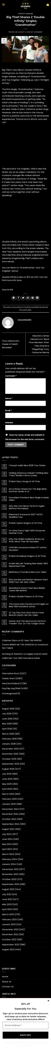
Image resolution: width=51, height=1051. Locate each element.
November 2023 (10, 874)
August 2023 (8, 889)
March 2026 (8, 733)
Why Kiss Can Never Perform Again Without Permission (26, 507)
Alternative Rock (10, 673)
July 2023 (6, 894)
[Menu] (3, 4)
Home (5, 976)
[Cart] (47, 4)
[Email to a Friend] (28, 298)
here (19, 280)
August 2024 (8, 829)
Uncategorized (9, 693)
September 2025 (10, 763)
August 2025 (8, 768)
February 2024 (9, 859)
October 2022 (9, 939)
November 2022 (10, 934)
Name (8, 398)
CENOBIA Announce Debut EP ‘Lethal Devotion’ (27, 548)
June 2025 (7, 778)
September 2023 (10, 884)
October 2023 (9, 879)
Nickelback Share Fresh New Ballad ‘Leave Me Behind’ (27, 589)
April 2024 (7, 849)
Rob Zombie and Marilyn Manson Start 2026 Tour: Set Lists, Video (28, 580)
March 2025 (8, 794)
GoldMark (38, 32)
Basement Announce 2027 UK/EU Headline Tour (26, 515)
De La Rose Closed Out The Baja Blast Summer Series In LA (28, 490)
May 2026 (7, 723)
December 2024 (10, 809)
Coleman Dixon (10, 640)
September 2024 (10, 824)
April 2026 (7, 728)
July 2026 (7, 713)
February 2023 (9, 919)
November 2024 (10, 814)
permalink (27, 310)
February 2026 (9, 738)
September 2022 (10, 944)
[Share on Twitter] (23, 298)
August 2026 (8, 708)
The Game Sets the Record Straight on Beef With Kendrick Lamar (29, 605)
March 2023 (8, 914)
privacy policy (39, 1042)
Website (9, 422)
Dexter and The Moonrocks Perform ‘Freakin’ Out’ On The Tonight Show (27, 622)
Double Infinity (32, 69)
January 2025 (9, 804)
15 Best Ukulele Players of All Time (26, 596)
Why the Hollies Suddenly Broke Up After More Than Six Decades (26, 540)
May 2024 (7, 844)
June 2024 (7, 839)
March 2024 (8, 854)
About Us (6, 981)
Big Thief (6, 69)
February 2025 (9, 798)
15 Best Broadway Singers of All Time (27, 556)
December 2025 (10, 748)
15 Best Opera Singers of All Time (25, 523)
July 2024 (7, 834)
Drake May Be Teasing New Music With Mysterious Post (28, 564)
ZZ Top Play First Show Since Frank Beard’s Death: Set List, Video (26, 613)
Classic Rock (8, 678)
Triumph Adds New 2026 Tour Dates (27, 465)
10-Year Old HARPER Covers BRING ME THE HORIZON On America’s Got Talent (25, 644)
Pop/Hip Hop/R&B (25, 14)
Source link (7, 289)
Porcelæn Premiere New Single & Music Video (29, 498)
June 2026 (7, 718)
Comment (10, 376)
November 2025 (10, 753)
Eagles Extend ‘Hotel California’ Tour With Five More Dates (24, 656)
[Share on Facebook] (18, 298)
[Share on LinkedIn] (37, 298)
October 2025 (9, 758)
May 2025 (7, 783)
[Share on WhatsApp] (14, 298)
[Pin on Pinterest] (32, 298)
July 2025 (7, 773)
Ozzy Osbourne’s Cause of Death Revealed (10, 344)
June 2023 (7, 899)
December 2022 (10, 929)
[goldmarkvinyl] (25, 4)
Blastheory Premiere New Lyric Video (27, 572)
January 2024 (9, 864)
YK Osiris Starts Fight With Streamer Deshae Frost (27, 531)
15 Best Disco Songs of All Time (24, 481)
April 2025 (7, 788)
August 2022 (8, 949)
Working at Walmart (12, 653)
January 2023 (9, 924)
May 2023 (7, 904)
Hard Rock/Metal (10, 683)
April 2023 (7, 909)
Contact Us (8, 986)
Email (8, 410)
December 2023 (10, 869)
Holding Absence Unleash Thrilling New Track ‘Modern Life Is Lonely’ (28, 474)
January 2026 (9, 743)
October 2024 (9, 819)
